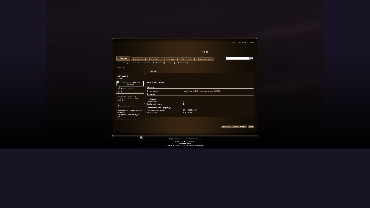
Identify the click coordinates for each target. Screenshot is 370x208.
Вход (234, 42)
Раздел (170, 63)
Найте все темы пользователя (130, 92)
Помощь (251, 42)
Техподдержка (169, 59)
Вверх (251, 126)
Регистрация (242, 42)
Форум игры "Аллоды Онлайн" (233, 126)
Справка (137, 63)
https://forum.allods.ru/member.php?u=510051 (201, 91)
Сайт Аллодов (186, 59)
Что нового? (153, 59)
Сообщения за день (124, 63)
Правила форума (204, 59)
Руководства (138, 59)
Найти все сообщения (127, 89)
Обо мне (154, 71)
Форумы (123, 58)
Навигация (182, 63)
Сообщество (157, 63)
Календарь (147, 63)
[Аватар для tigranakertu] (130, 83)
